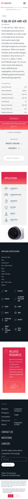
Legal (16, 414)
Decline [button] (17, 496)
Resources (5, 420)
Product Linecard (13, 143)
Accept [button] (10, 496)
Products (5, 413)
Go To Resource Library (14, 386)
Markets (4, 409)
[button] (24, 3)
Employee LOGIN (18, 423)
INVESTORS (6, 437)
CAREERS (5, 443)
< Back (3, 16)
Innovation (5, 416)
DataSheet (13, 148)
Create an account (18, 7)
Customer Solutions (18, 410)
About (3, 424)
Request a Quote (12, 158)
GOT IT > (14, 126)
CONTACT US (7, 432)
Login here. (19, 9)
